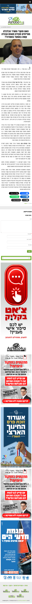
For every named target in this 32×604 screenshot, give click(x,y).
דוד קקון (26, 203)
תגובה (31, 219)
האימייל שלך (29, 239)
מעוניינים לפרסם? (18, 585)
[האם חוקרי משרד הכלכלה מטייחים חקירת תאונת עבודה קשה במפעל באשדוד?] (16, 51)
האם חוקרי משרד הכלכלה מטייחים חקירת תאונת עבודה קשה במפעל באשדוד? (15, 34)
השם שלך (29, 234)
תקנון (10, 585)
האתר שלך (30, 245)
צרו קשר (5, 585)
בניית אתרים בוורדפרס (22, 600)
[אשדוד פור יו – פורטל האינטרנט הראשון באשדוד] (16, 19)
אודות (26, 585)
